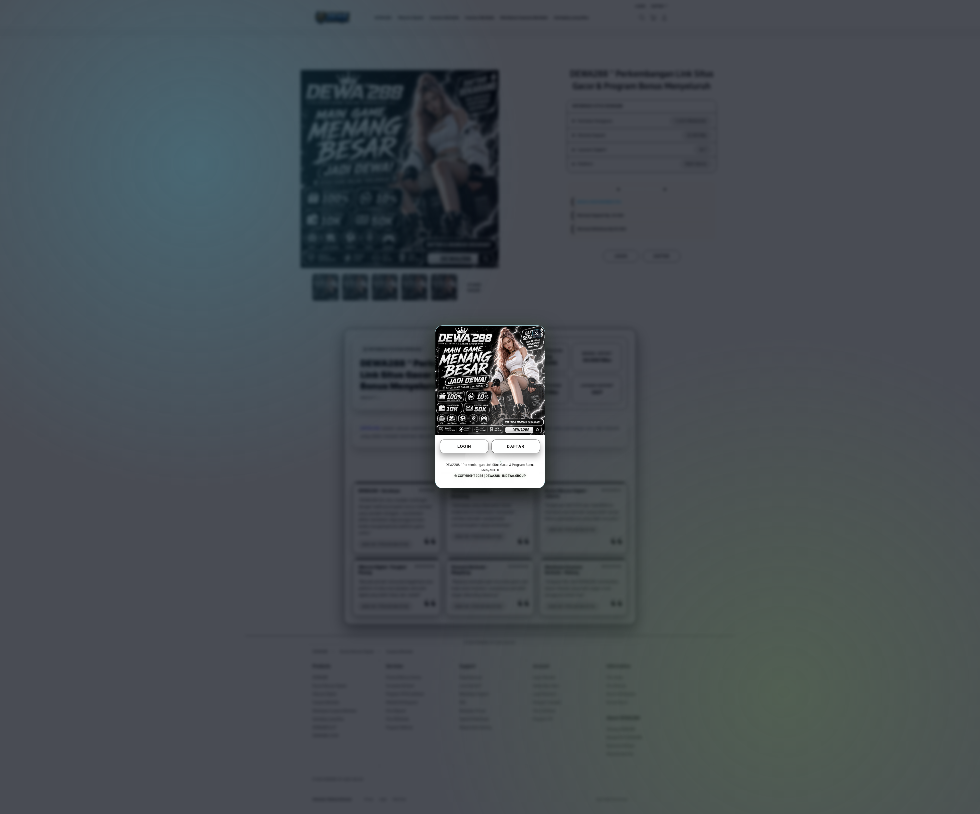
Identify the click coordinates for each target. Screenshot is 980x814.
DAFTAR (515, 446)
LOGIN (464, 446)
